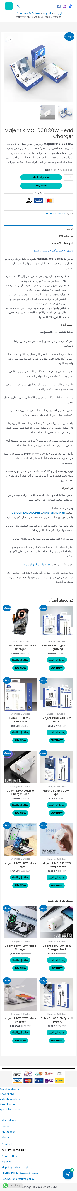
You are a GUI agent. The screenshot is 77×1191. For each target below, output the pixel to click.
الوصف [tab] (69, 229)
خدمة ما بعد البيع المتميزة (37, 564)
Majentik (60, 512)
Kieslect (28, 512)
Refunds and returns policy (18, 1179)
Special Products (10, 1109)
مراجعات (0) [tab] (66, 236)
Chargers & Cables (54, 213)
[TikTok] (70, 6)
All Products (9, 1120)
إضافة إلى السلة (41, 177)
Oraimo (37, 512)
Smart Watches (9, 1089)
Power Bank (7, 1094)
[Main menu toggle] (9, 6)
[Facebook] (59, 6)
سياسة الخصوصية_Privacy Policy (20, 1173)
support (6, 1161)
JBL (52, 512)
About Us (7, 1137)
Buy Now (41, 185)
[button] (18, 6)
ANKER (46, 512)
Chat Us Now (9, 1156)
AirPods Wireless (10, 1099)
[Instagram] (64, 6)
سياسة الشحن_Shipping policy (19, 1167)
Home (5, 1126)
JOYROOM (16, 512)
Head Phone (7, 1104)
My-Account (9, 1132)
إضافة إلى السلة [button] (56, 660)
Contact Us (9, 1144)
